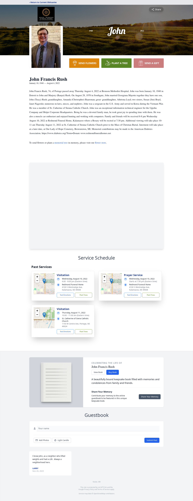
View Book (98, 372)
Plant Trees (84, 295)
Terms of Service (104, 489)
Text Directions (65, 295)
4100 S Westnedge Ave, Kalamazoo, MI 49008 (72, 288)
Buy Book (113, 372)
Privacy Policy (89, 489)
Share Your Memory (149, 396)
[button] (44, 281)
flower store (100, 142)
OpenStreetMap (99, 493)
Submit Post (152, 440)
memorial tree (61, 142)
